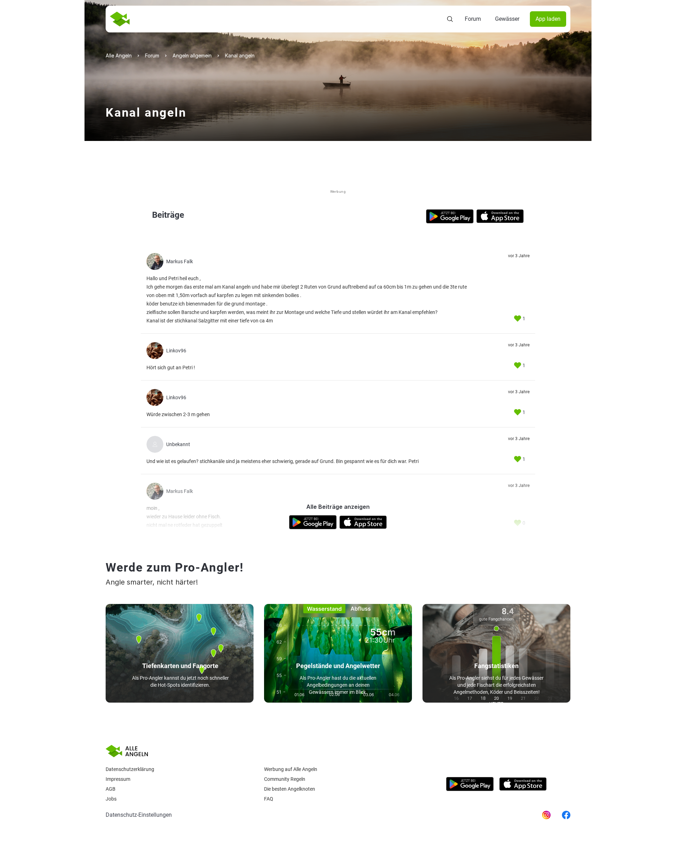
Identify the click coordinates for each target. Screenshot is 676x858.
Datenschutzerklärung (130, 769)
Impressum (118, 779)
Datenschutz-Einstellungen (139, 814)
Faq (268, 799)
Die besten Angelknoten (289, 789)
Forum (473, 19)
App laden (548, 19)
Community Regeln (284, 779)
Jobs (111, 799)
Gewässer (507, 19)
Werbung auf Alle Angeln (290, 769)
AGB (110, 789)
